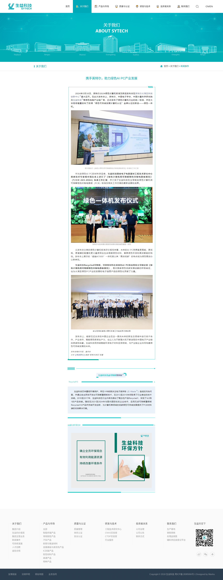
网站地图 (39, 574)
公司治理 (140, 529)
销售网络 (171, 533)
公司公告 (140, 533)
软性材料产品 (49, 554)
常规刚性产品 (49, 536)
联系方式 (140, 536)
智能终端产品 (49, 533)
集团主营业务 (18, 536)
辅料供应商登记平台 (176, 540)
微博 (199, 554)
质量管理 (78, 529)
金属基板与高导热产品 (53, 547)
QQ (212, 554)
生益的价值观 (18, 533)
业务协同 (53, 574)
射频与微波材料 (50, 544)
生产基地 (171, 529)
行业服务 (109, 540)
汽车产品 (47, 540)
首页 (166, 66)
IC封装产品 (48, 551)
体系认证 (78, 533)
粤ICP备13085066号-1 (185, 574)
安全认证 (78, 536)
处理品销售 (172, 536)
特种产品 (47, 562)
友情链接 (12, 574)
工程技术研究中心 (113, 529)
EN (211, 6)
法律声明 (26, 574)
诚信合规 (16, 551)
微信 (205, 554)
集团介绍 (16, 529)
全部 (45, 529)
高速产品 (47, 558)
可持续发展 (17, 544)
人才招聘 (16, 547)
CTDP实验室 (111, 536)
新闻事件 (16, 540)
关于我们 (174, 66)
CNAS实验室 (111, 533)
